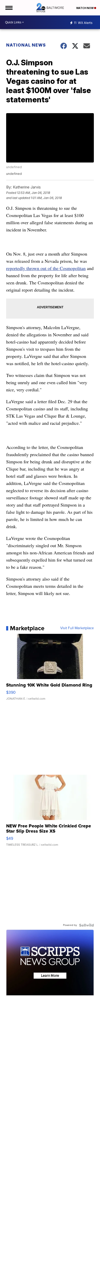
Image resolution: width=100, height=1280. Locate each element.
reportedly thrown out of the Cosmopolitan (46, 268)
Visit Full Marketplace (77, 628)
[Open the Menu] (8, 7)
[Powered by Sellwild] (86, 925)
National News (26, 45)
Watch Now (85, 8)
